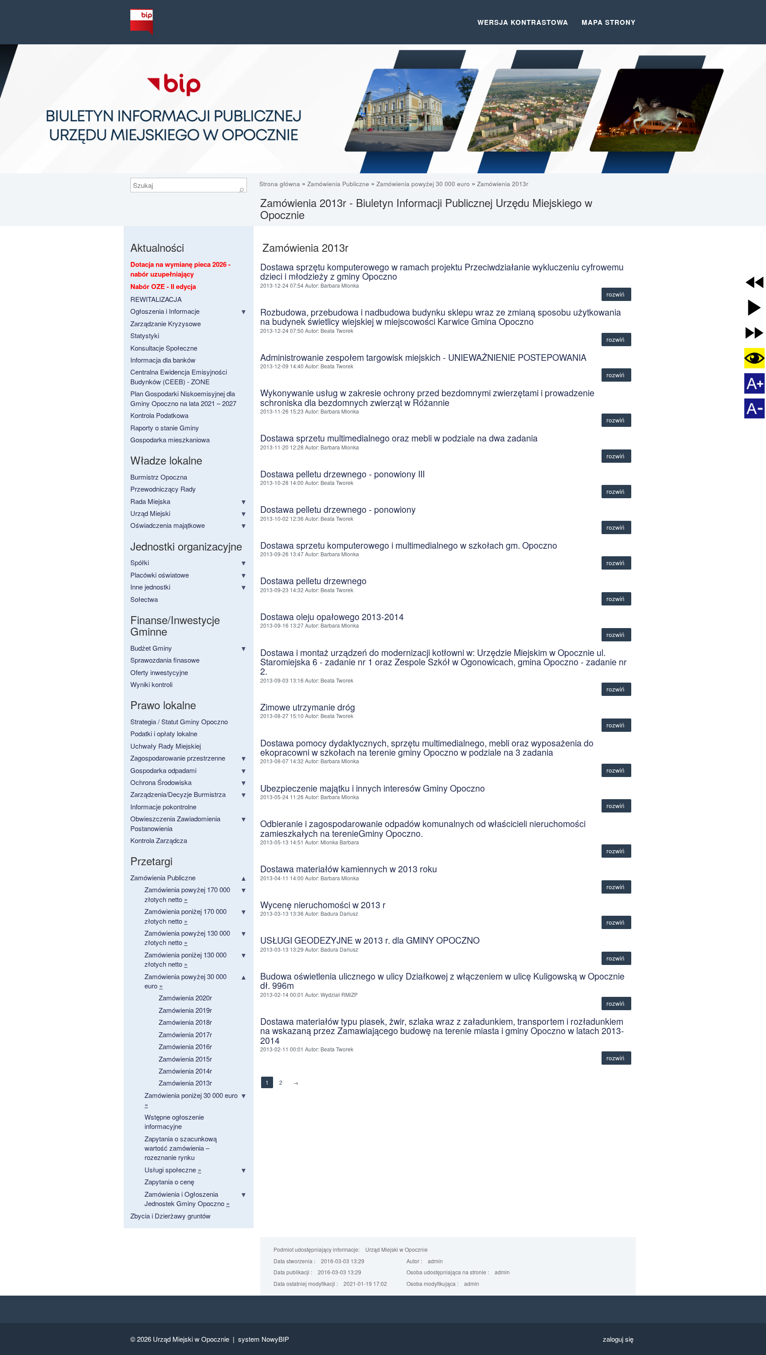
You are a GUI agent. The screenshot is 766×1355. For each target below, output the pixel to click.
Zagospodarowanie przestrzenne (177, 757)
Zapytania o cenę (169, 1181)
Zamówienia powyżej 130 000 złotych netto (187, 937)
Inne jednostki (150, 586)
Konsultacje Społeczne (163, 347)
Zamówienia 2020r (185, 997)
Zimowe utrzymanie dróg (307, 707)
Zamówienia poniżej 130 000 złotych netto (186, 959)
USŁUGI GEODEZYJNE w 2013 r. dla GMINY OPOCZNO (370, 940)
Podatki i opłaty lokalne (163, 733)
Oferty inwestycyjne (159, 672)
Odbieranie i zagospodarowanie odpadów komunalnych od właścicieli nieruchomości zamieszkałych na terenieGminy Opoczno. (423, 828)
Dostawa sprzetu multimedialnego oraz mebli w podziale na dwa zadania (399, 438)
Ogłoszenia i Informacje (164, 311)
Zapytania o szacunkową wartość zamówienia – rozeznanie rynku (181, 1148)
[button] (754, 282)
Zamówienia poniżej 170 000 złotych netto (186, 915)
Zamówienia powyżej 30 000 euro (423, 184)
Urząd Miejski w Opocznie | (195, 1338)
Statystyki (144, 335)
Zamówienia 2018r (185, 1022)
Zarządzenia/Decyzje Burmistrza (178, 794)
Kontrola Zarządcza (158, 840)
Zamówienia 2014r (185, 1070)
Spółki (139, 562)
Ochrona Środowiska (161, 782)
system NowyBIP (263, 1338)
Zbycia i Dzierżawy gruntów (170, 1215)
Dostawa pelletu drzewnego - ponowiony (338, 509)
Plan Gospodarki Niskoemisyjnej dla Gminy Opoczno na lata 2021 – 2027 (183, 398)
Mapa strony (609, 22)
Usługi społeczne (173, 1169)
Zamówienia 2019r (185, 1010)
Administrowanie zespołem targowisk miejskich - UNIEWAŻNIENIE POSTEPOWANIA (423, 357)
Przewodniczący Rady (163, 488)
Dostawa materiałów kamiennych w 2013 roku (348, 869)
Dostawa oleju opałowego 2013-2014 (332, 616)
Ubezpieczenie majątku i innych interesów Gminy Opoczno (372, 788)
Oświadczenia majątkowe (167, 525)
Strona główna (280, 184)
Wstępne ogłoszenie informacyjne (174, 1121)
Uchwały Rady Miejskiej (165, 745)
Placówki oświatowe (159, 574)
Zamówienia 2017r (185, 1034)
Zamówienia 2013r (502, 184)
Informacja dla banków (162, 359)
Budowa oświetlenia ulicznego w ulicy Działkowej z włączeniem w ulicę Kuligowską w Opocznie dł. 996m (442, 981)
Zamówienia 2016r (185, 1046)
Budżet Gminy (151, 647)
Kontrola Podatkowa (159, 415)
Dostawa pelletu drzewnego (313, 580)
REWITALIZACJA (156, 299)
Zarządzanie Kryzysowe (165, 323)
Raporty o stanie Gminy (164, 427)
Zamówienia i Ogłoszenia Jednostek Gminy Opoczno (187, 1198)
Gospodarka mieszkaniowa (170, 439)
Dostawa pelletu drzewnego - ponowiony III (342, 474)
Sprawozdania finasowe (164, 659)
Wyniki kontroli (151, 684)
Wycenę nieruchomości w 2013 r (323, 904)
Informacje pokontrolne (163, 806)
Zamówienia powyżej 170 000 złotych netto (187, 894)
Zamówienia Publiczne (338, 184)
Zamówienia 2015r (185, 1058)
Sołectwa (144, 599)
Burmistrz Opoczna (158, 476)
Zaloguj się (618, 1338)
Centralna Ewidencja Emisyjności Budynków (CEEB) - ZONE (178, 376)
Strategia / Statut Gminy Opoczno (179, 721)
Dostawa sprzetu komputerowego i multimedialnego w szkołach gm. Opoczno (408, 545)
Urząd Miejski (150, 513)
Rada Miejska (150, 501)
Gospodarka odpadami (163, 770)
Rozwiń (616, 294)
